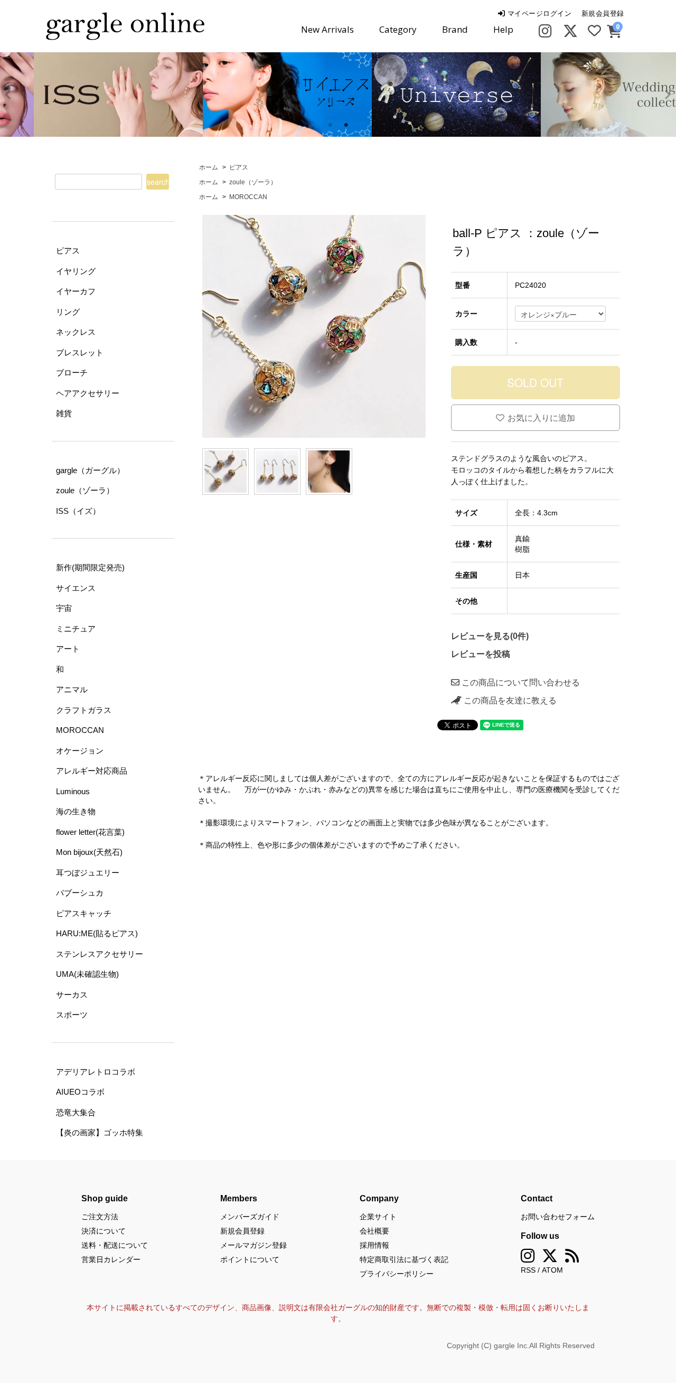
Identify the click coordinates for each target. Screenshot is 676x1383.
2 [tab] (346, 125)
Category (398, 29)
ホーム (208, 167)
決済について (103, 1231)
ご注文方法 (99, 1216)
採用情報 (374, 1245)
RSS (528, 1270)
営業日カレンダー (110, 1259)
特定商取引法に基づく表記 (404, 1259)
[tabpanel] (253, 94)
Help (503, 29)
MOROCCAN (248, 197)
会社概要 (374, 1231)
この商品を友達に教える (509, 700)
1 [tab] (330, 125)
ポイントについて (249, 1259)
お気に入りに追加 (541, 417)
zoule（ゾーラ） (253, 182)
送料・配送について (114, 1245)
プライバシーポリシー (397, 1273)
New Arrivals (327, 29)
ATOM (552, 1270)
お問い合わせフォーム (558, 1216)
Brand (455, 29)
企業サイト (378, 1216)
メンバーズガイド (249, 1216)
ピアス (238, 167)
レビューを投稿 (480, 654)
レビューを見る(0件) (490, 636)
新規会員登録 (602, 13)
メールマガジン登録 (253, 1245)
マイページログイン (538, 13)
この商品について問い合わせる (519, 682)
